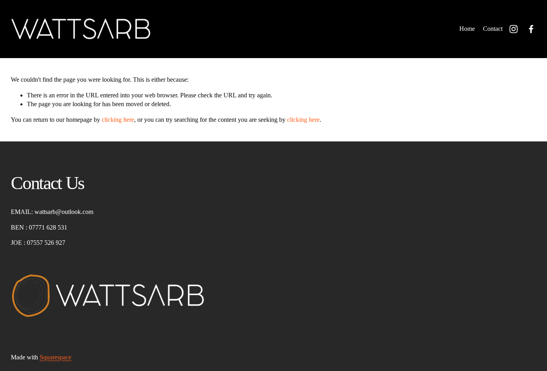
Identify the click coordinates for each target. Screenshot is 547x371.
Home (467, 28)
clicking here (118, 119)
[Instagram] (514, 29)
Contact (493, 28)
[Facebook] (531, 29)
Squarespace (55, 357)
